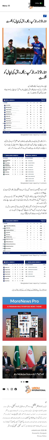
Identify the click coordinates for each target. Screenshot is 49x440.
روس (37, 414)
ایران (11, 410)
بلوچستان (45, 414)
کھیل (45, 16)
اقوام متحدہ (41, 411)
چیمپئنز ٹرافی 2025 (31, 426)
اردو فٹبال (22, 406)
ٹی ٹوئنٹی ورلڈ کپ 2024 (36, 418)
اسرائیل (9, 406)
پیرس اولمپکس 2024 (40, 426)
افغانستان (45, 411)
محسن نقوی (9, 414)
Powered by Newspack (39, 433)
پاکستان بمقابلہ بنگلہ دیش (6, 418)
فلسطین (23, 414)
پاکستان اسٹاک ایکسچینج (21, 418)
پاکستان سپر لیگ (26, 422)
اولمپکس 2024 (16, 411)
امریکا (37, 410)
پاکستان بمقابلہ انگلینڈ (14, 418)
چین (26, 426)
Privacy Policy (42, 436)
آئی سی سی (45, 406)
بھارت (42, 414)
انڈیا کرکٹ (21, 411)
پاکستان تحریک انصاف (33, 422)
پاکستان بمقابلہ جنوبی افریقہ (42, 422)
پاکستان (27, 418)
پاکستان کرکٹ (20, 421)
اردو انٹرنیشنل (36, 406)
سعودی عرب (33, 414)
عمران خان (28, 414)
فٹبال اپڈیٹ (15, 414)
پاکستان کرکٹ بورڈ (10, 421)
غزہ (25, 414)
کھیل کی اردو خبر (12, 426)
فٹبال (20, 414)
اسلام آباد (5, 407)
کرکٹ (23, 426)
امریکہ (33, 410)
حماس (39, 414)
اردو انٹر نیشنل (28, 406)
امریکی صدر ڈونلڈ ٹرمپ (27, 411)
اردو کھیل (15, 406)
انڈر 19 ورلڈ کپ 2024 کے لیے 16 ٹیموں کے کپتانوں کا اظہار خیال (29, 289)
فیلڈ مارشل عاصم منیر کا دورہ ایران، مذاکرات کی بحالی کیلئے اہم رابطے (29, 374)
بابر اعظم (7, 410)
